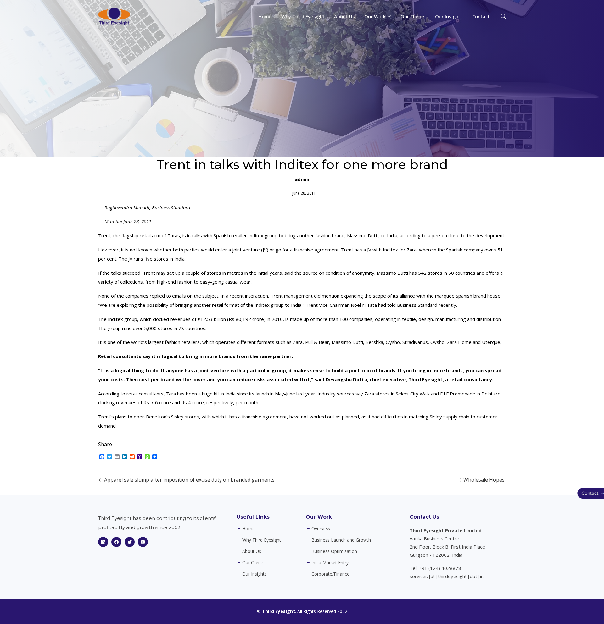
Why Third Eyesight (303, 16)
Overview (320, 529)
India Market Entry (330, 562)
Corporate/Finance (330, 574)
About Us (344, 16)
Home (265, 16)
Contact (481, 16)
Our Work (319, 517)
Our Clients (413, 16)
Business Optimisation (334, 551)
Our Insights (449, 16)
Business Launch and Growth (341, 540)
